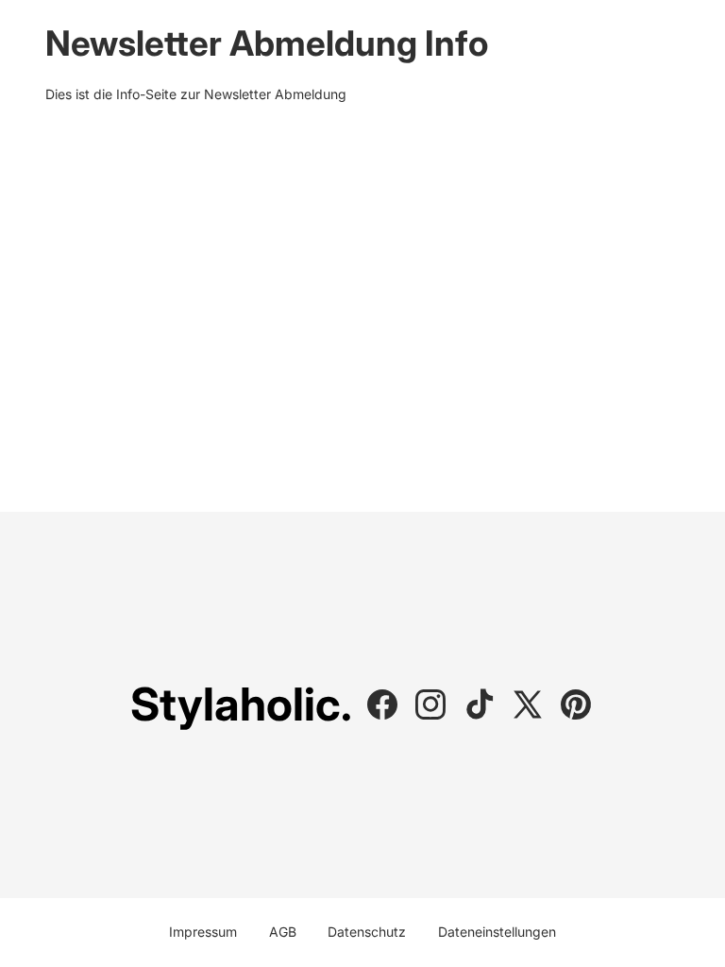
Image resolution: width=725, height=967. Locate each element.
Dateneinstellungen (497, 932)
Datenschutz (367, 932)
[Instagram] (430, 704)
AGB (282, 932)
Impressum (203, 932)
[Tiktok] (479, 704)
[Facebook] (382, 704)
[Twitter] (528, 704)
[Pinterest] (576, 704)
